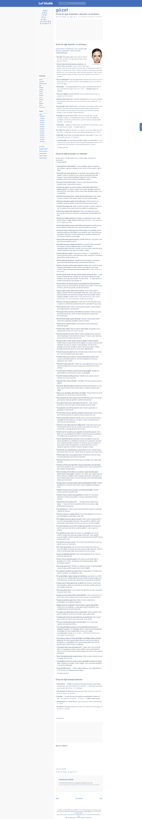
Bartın (40, 105)
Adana (40, 79)
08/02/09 (42, 126)
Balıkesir (41, 103)
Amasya (41, 89)
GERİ (57, 798)
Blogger (82, 817)
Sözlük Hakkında (43, 151)
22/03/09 (42, 139)
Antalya (41, 93)
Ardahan (41, 95)
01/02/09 (42, 124)
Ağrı (40, 85)
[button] (80, 779)
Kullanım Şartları (43, 155)
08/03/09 (42, 135)
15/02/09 (42, 128)
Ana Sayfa (41, 146)
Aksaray (41, 87)
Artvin (40, 97)
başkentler (41, 107)
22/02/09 (42, 131)
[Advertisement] (79, 29)
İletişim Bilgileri (42, 153)
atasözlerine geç (61, 53)
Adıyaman (41, 81)
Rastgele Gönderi (43, 148)
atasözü (64, 16)
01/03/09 (42, 133)
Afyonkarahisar (43, 83)
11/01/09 (42, 118)
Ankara (41, 91)
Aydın (40, 101)
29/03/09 (42, 141)
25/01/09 (42, 122)
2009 (40, 114)
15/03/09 (42, 137)
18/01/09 (42, 120)
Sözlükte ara (64, 3)
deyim (71, 16)
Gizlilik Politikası (43, 158)
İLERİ (101, 798)
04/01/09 (42, 116)
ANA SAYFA (79, 798)
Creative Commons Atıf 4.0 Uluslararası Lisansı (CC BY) (76, 814)
